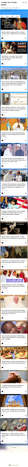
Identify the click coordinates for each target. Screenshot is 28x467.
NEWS (17, 16)
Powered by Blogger (14, 465)
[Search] (23, 2)
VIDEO (7, 16)
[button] (25, 38)
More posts (14, 447)
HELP (2, 16)
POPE (12, 16)
